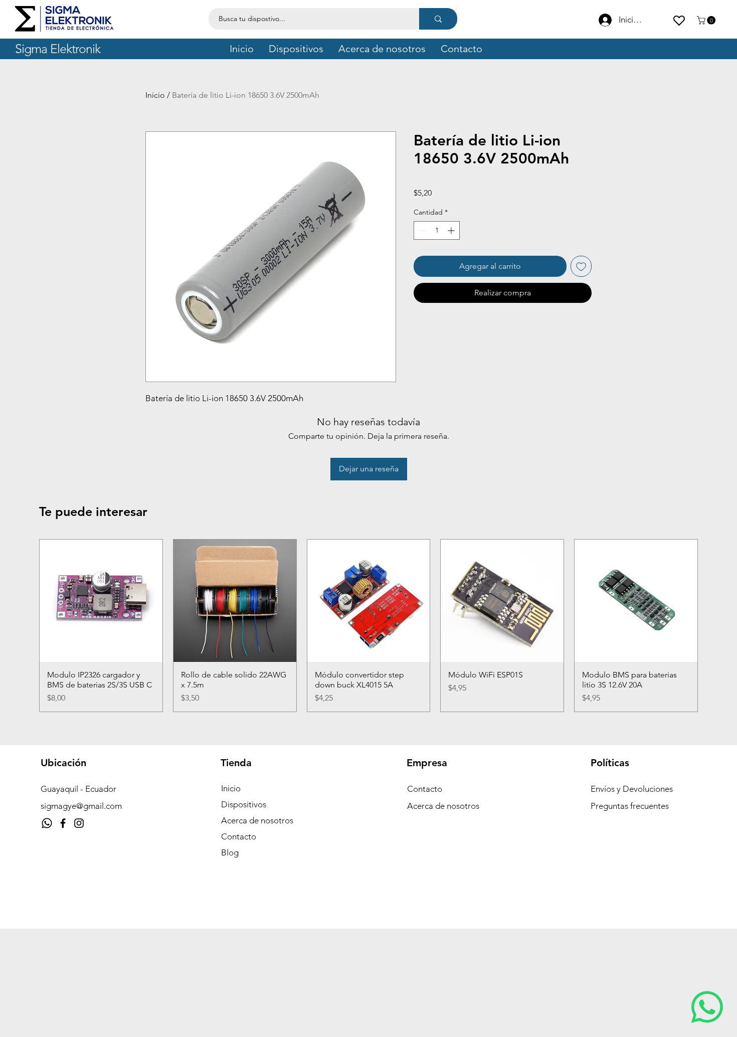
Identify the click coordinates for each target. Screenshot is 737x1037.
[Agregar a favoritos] (581, 266)
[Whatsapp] (47, 823)
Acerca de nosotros (257, 820)
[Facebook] (63, 823)
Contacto (238, 836)
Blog (230, 852)
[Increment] (452, 230)
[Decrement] (421, 230)
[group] (368, 626)
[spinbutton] (437, 230)
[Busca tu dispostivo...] (438, 19)
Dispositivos (243, 804)
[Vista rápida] (101, 601)
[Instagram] (79, 823)
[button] (707, 20)
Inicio (155, 95)
